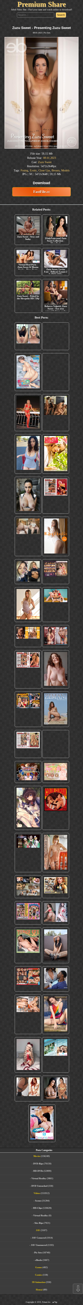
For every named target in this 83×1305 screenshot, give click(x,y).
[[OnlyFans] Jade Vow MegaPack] (28, 1065)
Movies (36, 1166)
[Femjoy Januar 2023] (28, 646)
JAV (38, 1241)
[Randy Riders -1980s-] (28, 956)
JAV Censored (39, 1248)
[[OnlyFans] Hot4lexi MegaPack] (28, 464)
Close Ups (44, 170)
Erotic (33, 170)
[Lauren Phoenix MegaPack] (28, 422)
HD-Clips (37, 1218)
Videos (37, 1203)
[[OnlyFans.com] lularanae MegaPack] (28, 546)
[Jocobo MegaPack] (28, 897)
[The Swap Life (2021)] (41, 1134)
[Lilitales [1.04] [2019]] (28, 863)
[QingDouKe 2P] (55, 546)
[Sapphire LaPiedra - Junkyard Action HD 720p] (28, 505)
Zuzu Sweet (45, 162)
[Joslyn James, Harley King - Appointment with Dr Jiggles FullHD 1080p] (55, 989)
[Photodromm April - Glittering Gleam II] (55, 863)
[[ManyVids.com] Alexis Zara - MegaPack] (55, 1099)
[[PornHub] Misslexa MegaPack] (55, 382)
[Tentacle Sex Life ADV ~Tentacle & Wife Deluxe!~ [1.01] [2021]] (55, 782)
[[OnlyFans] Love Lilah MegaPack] (55, 680)
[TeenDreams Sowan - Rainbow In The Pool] (55, 1024)
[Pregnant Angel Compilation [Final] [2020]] (28, 782)
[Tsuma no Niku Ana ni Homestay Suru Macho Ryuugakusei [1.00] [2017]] (28, 382)
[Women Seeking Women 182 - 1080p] (55, 582)
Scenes (38, 1211)
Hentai (39, 1300)
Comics (38, 1285)
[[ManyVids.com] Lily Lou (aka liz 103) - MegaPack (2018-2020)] (55, 923)
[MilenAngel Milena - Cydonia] (55, 464)
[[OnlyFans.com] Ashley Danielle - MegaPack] (28, 341)
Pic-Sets (47, 33)
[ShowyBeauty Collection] (55, 646)
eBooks (38, 1270)
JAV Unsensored (39, 1255)
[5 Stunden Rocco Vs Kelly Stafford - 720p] (28, 989)
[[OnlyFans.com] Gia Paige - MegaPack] (55, 754)
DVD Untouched (39, 1196)
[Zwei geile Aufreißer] (55, 1065)
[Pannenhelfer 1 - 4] (28, 719)
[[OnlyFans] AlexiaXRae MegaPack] (55, 341)
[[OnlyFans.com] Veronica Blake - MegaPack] (28, 1099)
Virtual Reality (38, 1188)
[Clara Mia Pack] (28, 615)
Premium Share (41, 4)
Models (65, 170)
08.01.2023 (49, 157)
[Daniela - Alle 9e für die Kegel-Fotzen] (55, 422)
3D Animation (38, 1292)
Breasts (56, 170)
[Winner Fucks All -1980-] (55, 818)
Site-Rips (38, 1233)
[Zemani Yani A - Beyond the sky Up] (55, 719)
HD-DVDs (38, 1181)
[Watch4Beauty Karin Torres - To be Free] (55, 956)
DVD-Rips (38, 1174)
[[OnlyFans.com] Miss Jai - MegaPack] (28, 582)
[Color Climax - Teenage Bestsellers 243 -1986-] (55, 505)
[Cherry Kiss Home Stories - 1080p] (28, 1024)
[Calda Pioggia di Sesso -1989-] (55, 897)
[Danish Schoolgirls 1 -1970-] (28, 923)
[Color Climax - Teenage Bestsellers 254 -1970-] (28, 754)
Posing (24, 170)
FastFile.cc (41, 192)
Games (38, 1278)
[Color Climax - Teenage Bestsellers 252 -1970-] (28, 680)
